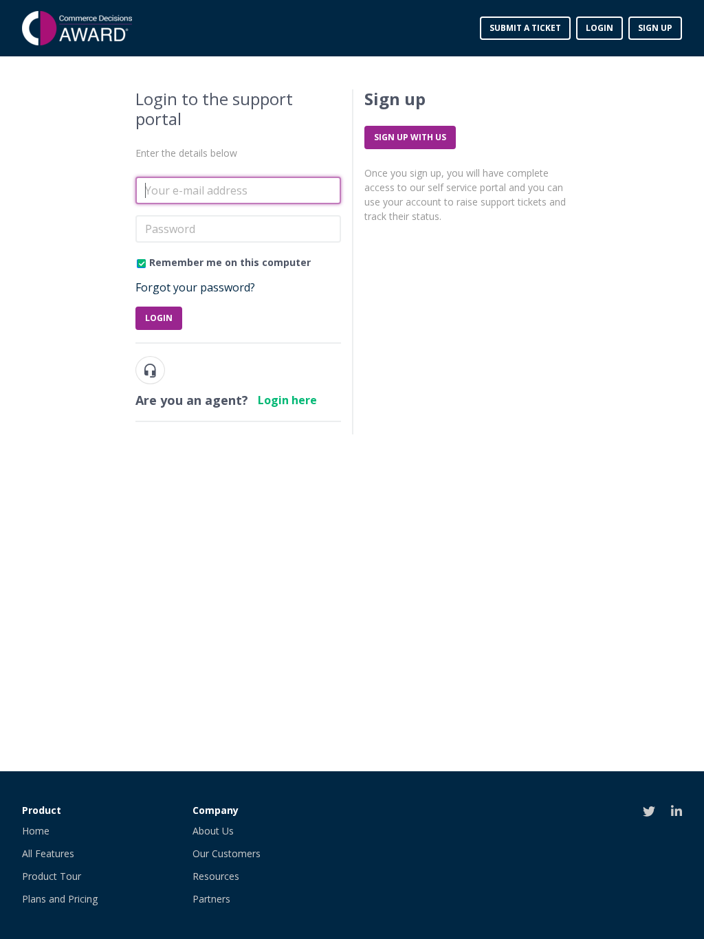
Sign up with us (410, 137)
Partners (211, 898)
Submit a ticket (525, 28)
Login (159, 318)
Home (36, 830)
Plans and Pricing (60, 898)
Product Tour (51, 876)
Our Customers (226, 853)
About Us (213, 830)
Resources (215, 876)
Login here (287, 400)
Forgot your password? (195, 287)
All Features (48, 853)
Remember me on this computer (230, 262)
